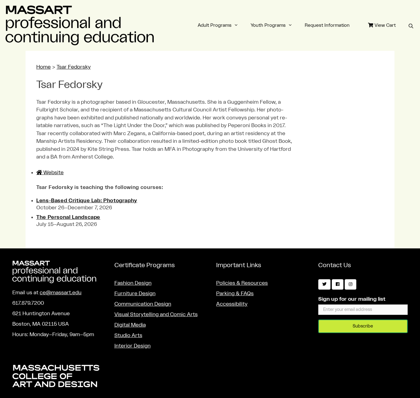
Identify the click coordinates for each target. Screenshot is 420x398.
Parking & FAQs (235, 293)
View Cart (384, 25)
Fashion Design (133, 283)
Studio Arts (128, 335)
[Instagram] (350, 284)
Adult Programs (215, 25)
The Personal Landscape (68, 217)
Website (53, 172)
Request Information (327, 25)
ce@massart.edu (60, 292)
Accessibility (232, 304)
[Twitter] (324, 284)
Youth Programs (268, 25)
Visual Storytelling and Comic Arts (156, 314)
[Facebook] (337, 284)
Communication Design (142, 304)
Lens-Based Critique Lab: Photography (86, 200)
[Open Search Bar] (411, 26)
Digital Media (130, 325)
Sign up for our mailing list (352, 299)
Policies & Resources (242, 283)
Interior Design (132, 345)
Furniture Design (135, 293)
